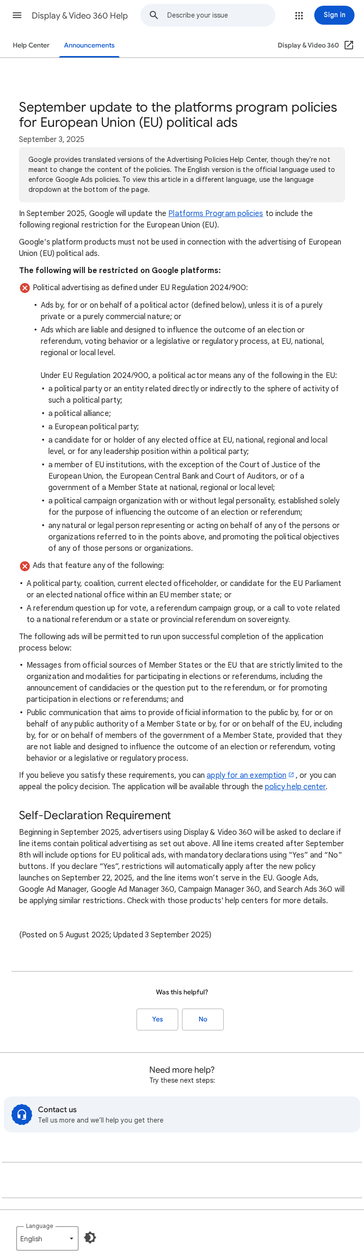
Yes (157, 1019)
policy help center (295, 787)
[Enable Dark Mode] (90, 1237)
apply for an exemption (246, 775)
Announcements (89, 45)
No (203, 1019)
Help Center (31, 45)
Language (39, 1225)
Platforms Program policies (215, 213)
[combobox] (221, 15)
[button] (17, 15)
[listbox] (47, 1238)
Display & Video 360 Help (80, 15)
